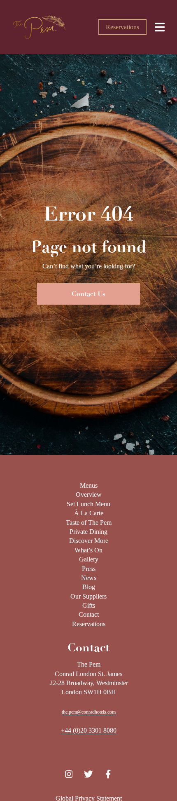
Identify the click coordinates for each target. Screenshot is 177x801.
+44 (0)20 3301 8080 (88, 730)
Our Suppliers (88, 596)
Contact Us (88, 293)
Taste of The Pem (89, 522)
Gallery (88, 559)
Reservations (122, 27)
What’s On (88, 550)
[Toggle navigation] (160, 27)
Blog (88, 586)
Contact (89, 614)
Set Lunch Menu (88, 503)
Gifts (88, 605)
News (88, 577)
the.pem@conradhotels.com (89, 712)
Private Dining (88, 531)
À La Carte (88, 513)
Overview (89, 494)
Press (88, 568)
